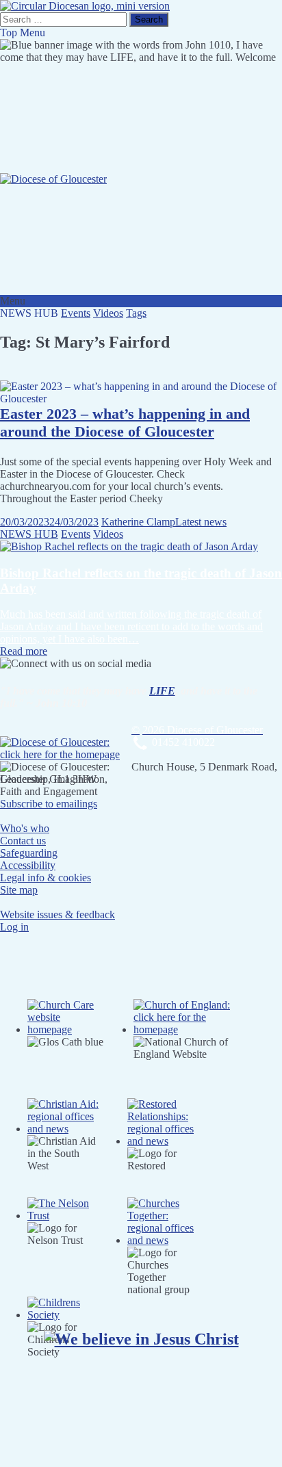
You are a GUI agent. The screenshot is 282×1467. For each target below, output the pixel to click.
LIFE (162, 691)
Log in (14, 927)
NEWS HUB (29, 534)
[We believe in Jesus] (141, 1339)
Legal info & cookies (45, 877)
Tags (136, 313)
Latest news (201, 522)
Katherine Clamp (138, 522)
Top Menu (22, 32)
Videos (108, 313)
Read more (23, 651)
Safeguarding (28, 853)
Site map (19, 890)
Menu (12, 301)
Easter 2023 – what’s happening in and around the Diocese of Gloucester (125, 422)
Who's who (24, 828)
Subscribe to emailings (48, 803)
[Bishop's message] (129, 546)
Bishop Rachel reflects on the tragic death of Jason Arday (141, 580)
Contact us (23, 840)
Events (75, 313)
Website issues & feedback (57, 914)
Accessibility (27, 865)
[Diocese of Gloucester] (53, 179)
